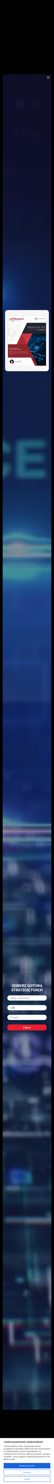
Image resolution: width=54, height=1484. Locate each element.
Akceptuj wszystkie (27, 1465)
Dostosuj (27, 1472)
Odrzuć (27, 1479)
